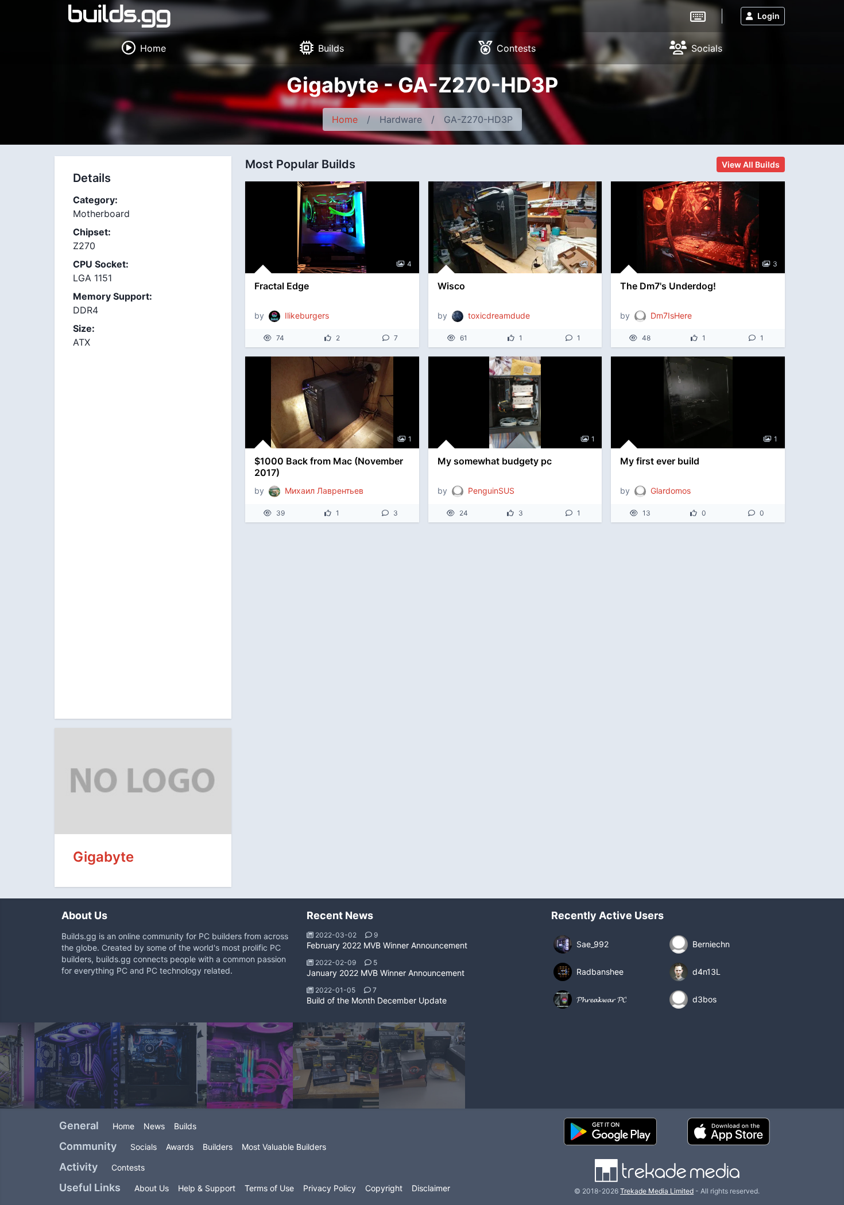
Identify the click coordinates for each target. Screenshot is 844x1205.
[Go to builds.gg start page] (119, 16)
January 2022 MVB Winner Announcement (385, 973)
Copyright (383, 1188)
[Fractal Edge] (332, 227)
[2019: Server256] (336, 1065)
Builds (185, 1126)
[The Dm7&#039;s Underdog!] (698, 227)
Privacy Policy (329, 1188)
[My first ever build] (698, 402)
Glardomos (671, 490)
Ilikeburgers (307, 315)
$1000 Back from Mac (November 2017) (328, 466)
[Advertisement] (143, 527)
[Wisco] (515, 227)
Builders (218, 1147)
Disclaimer (431, 1188)
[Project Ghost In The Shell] (77, 1065)
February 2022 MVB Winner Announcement (387, 945)
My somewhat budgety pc (495, 461)
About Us (151, 1188)
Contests (128, 1167)
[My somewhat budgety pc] (515, 402)
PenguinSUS (491, 490)
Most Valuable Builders (284, 1147)
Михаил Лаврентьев (324, 490)
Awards (179, 1147)
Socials (143, 1147)
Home (345, 119)
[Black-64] (422, 1065)
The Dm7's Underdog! (668, 286)
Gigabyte (103, 856)
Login (768, 16)
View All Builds (751, 164)
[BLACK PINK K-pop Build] (250, 1065)
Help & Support (206, 1188)
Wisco (451, 286)
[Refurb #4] (164, 1065)
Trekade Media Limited (657, 1191)
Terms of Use (269, 1188)
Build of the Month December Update (377, 1000)
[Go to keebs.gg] (698, 15)
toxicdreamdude (499, 315)
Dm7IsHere (671, 315)
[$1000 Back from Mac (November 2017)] (332, 402)
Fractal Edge (281, 286)
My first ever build (659, 461)
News (154, 1126)
